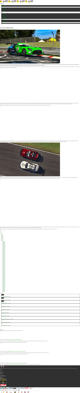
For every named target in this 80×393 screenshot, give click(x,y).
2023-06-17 (3, 267)
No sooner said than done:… (4, 325)
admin (8, 29)
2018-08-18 (3, 245)
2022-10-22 (3, 263)
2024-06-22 (3, 274)
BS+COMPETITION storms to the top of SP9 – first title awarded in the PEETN (17, 351)
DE (1, 24)
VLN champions (4, 14)
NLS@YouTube (3, 6)
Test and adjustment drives (5, 21)
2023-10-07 (3, 271)
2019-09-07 (3, 253)
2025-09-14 (3, 284)
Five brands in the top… (3, 309)
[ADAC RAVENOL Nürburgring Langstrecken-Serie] (8, 2)
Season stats (3, 9)
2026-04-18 (3, 289)
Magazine (2, 235)
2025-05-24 (3, 280)
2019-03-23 (3, 249)
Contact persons (4, 23)
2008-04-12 (3, 241)
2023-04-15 (3, 266)
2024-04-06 (3, 272)
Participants (2, 19)
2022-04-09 (3, 257)
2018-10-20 (3, 248)
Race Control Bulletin (3, 312)
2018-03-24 (3, 242)
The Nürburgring (4, 18)
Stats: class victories (4, 17)
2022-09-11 (3, 261)
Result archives (4, 15)
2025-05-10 (3, 279)
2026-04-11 (3, 288)
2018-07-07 (3, 244)
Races (2, 240)
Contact (2, 22)
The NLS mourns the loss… (4, 306)
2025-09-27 (3, 285)
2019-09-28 (3, 254)
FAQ (2, 13)
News (1, 236)
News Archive (3, 5)
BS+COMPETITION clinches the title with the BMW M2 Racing (14, 339)
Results (3, 8)
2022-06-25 (3, 259)
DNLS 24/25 (3, 11)
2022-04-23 (3, 258)
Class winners (3, 10)
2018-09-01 (3, 246)
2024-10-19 (3, 276)
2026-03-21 (3, 287)
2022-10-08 (3, 262)
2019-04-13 (3, 250)
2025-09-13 (3, 283)
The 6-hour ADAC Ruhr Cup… (4, 296)
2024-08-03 (3, 275)
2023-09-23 (3, 270)
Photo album (2, 237)
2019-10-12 (3, 255)
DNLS (1, 26)
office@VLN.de (3, 375)
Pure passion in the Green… (4, 322)
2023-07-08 (3, 268)
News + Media (2, 4)
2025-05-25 (3, 281)
